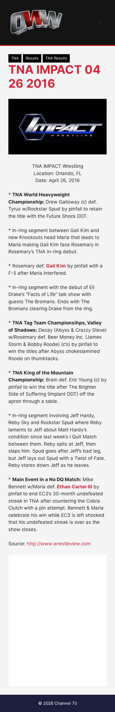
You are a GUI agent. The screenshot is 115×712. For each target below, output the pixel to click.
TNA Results (56, 58)
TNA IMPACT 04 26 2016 (54, 76)
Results (32, 58)
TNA (15, 58)
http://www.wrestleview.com (59, 543)
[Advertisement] (57, 620)
